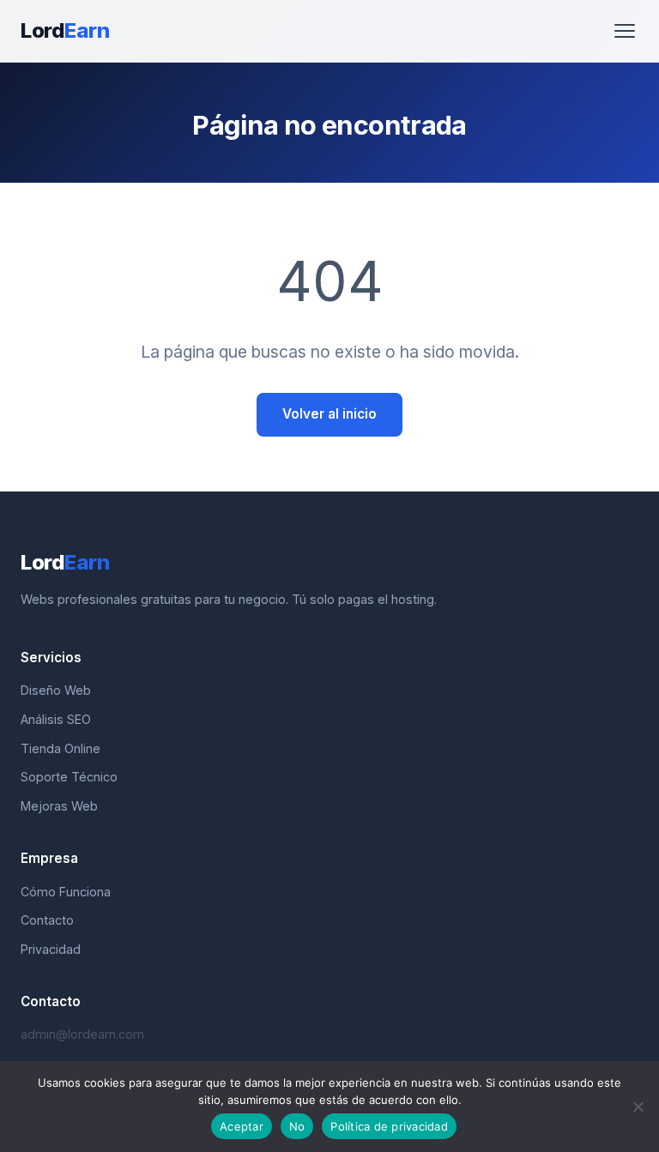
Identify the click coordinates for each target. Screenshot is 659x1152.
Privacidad (51, 949)
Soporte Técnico (69, 776)
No (297, 1126)
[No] (637, 1106)
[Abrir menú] (624, 31)
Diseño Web (56, 690)
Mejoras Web (59, 806)
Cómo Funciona (66, 891)
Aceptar (241, 1126)
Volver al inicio (329, 414)
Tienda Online (60, 748)
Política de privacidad (389, 1126)
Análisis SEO (56, 719)
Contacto (47, 920)
